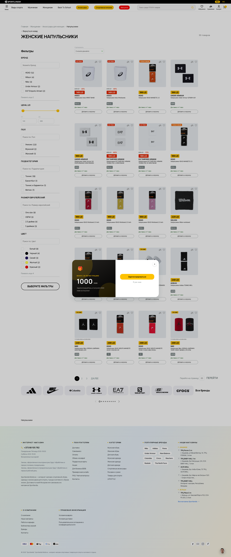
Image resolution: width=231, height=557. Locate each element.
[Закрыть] (155, 264)
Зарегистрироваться (137, 277)
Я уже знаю (137, 282)
